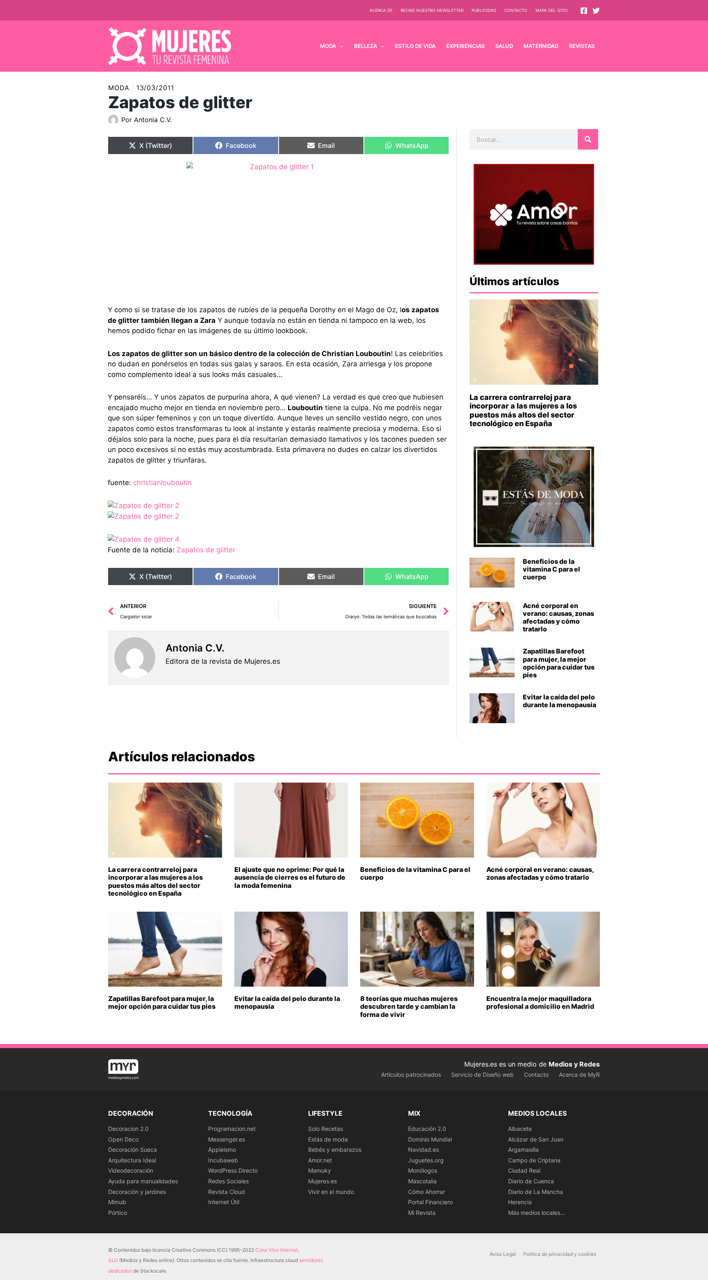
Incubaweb (223, 1160)
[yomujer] (278, 227)
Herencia (520, 1201)
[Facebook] (584, 10)
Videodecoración (130, 1170)
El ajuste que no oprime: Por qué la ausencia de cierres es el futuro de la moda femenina (289, 877)
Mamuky (319, 1170)
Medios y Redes (574, 1064)
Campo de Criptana (534, 1160)
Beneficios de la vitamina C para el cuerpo (551, 569)
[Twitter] (596, 10)
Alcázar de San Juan (535, 1139)
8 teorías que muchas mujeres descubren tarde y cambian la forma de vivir (409, 1006)
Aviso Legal (503, 1254)
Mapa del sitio (552, 10)
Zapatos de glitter (206, 550)
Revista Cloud (226, 1191)
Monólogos (422, 1170)
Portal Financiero (430, 1201)
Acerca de (381, 10)
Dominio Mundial (430, 1139)
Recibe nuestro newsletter (432, 10)
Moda (118, 88)
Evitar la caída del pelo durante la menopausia (559, 701)
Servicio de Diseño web (482, 1074)
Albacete (520, 1128)
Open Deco (123, 1139)
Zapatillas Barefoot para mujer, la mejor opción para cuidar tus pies (559, 663)
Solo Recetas (325, 1128)
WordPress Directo (233, 1170)
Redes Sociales (228, 1181)
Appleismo (222, 1149)
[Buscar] (588, 139)
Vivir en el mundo (331, 1191)
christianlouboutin (162, 483)
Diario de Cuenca (531, 1181)
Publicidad (484, 10)
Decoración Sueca (132, 1149)
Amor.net (320, 1160)
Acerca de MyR (579, 1074)
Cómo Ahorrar (426, 1191)
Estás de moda (328, 1139)
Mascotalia (422, 1181)
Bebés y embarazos (334, 1149)
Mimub (117, 1201)
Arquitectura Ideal (132, 1160)
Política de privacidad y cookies (559, 1254)
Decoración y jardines (137, 1191)
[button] (339, 45)
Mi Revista (422, 1212)
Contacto (515, 10)
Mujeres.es (322, 1181)
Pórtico (117, 1212)
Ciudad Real (524, 1170)
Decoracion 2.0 (128, 1128)
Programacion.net (232, 1128)
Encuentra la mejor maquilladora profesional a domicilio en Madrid (540, 1002)
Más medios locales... (536, 1212)
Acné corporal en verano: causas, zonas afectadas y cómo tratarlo (558, 617)
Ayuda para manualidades (143, 1181)
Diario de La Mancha (535, 1191)
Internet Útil (223, 1201)
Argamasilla (523, 1149)
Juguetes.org (426, 1160)
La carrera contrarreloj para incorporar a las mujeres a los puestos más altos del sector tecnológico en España (523, 410)
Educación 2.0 (427, 1128)
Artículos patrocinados (411, 1074)
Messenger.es (226, 1139)
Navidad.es (423, 1149)
